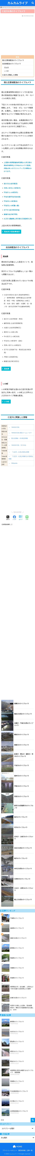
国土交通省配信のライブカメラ (13, 60)
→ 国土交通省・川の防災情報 (18, 438)
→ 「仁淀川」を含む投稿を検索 (19, 452)
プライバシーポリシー (10, 1150)
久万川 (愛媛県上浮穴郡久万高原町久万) (18, 219)
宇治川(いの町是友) (11, 201)
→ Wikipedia (13, 463)
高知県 (6, 67)
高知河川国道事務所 (12, 232)
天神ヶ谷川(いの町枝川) (12, 188)
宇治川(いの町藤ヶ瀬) (11, 205)
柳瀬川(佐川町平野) (11, 214)
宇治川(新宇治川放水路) (12, 197)
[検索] (33, 1120)
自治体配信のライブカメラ (11, 64)
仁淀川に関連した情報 (10, 75)
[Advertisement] (17, 35)
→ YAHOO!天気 (14, 427)
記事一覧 (30, 1150)
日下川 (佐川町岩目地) (12, 210)
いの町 (6, 71)
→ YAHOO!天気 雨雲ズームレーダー (20, 433)
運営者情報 (22, 1150)
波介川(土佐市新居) (11, 183)
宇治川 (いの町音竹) (11, 192)
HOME (19, 1146)
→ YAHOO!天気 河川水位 (17, 445)
